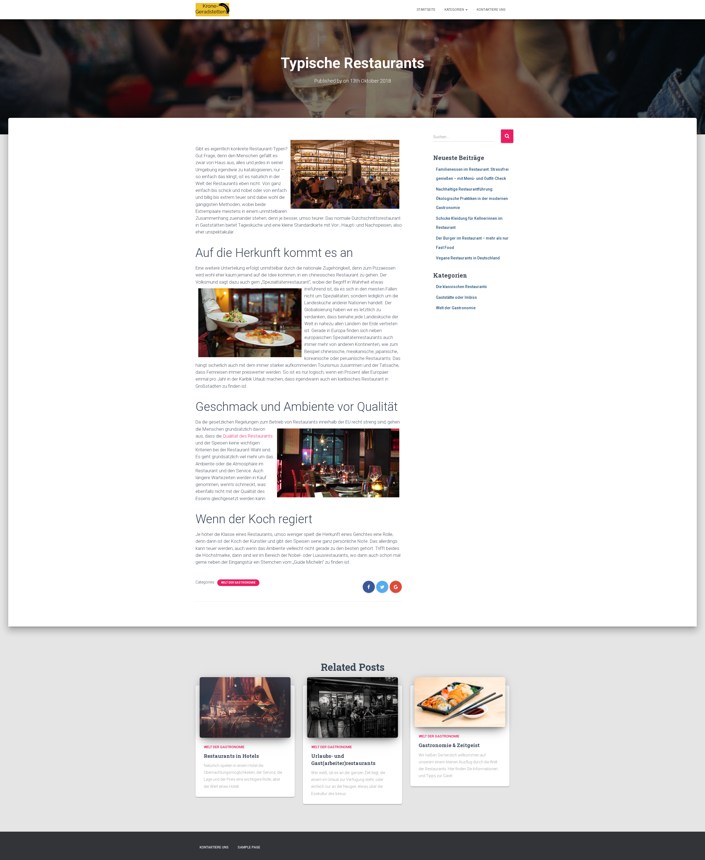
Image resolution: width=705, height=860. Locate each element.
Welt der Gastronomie (238, 582)
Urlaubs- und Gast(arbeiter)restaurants (343, 759)
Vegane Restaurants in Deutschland (468, 258)
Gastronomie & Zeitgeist (449, 745)
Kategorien (454, 10)
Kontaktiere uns (491, 10)
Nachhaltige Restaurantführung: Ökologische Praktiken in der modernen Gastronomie (472, 198)
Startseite (426, 10)
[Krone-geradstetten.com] (213, 10)
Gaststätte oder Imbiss (456, 297)
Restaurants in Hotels (231, 756)
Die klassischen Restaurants (461, 286)
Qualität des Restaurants (248, 436)
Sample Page (249, 847)
